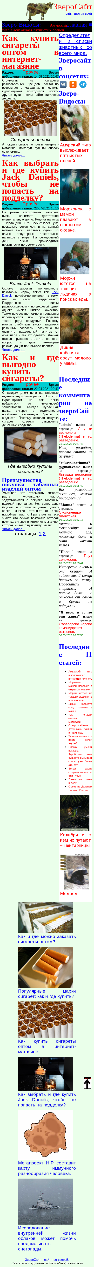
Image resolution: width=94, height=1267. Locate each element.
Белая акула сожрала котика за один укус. (80, 772)
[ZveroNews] (83, 87)
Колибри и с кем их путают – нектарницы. (75, 840)
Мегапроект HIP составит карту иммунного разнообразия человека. (47, 1168)
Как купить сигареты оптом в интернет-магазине (30, 52)
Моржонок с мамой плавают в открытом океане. (75, 219)
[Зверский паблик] (73, 87)
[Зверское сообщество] (63, 87)
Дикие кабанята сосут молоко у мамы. (75, 355)
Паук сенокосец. (75, 557)
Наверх (87, 1078)
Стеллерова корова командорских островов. (75, 628)
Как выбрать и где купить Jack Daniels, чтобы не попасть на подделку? (30, 180)
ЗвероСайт (73, 6)
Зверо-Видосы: (21, 24)
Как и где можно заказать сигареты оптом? (47, 939)
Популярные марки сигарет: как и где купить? (47, 994)
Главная (77, 24)
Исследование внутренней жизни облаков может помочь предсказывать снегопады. (47, 1238)
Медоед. (69, 893)
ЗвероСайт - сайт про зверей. (47, 1259)
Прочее (30, 72)
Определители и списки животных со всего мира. (75, 44)
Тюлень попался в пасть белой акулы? (80, 740)
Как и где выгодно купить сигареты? (30, 367)
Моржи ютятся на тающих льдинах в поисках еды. (75, 289)
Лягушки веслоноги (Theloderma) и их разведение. (75, 434)
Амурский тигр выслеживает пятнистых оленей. (75, 152)
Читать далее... (13, 155)
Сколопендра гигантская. (70, 514)
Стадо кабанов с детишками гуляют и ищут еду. (80, 729)
